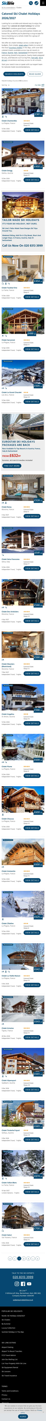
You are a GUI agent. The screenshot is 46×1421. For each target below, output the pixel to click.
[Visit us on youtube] (29, 1284)
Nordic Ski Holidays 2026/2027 (13, 1316)
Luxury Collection (8, 1328)
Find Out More (12, 465)
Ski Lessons (6, 1371)
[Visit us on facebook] (23, 1284)
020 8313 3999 (23, 1277)
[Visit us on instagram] (17, 1284)
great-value (23, 45)
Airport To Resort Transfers (12, 1351)
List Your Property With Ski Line (14, 1363)
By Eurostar (6, 1324)
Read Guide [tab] (35, 74)
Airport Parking (7, 1347)
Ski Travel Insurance (9, 1375)
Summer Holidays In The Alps (13, 1332)
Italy (15, 52)
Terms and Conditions (10, 1391)
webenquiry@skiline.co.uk (23, 1300)
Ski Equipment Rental (10, 1367)
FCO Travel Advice (9, 1355)
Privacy (4, 1395)
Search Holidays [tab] (14, 74)
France (4, 52)
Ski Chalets (6, 1320)
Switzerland (22, 52)
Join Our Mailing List (10, 1359)
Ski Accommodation (8, 8)
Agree (23, 1416)
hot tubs (34, 58)
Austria (10, 52)
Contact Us (6, 1399)
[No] (43, 1412)
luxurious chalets (15, 47)
